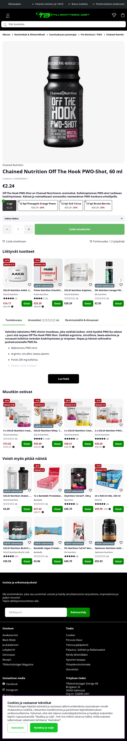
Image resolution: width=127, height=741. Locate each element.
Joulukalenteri (10, 645)
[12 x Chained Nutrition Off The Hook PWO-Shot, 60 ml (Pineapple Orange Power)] (38, 205)
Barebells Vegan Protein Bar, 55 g (51, 548)
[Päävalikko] (7, 15)
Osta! (27, 303)
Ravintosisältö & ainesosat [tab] (82, 320)
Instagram (12, 690)
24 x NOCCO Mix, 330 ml (107, 495)
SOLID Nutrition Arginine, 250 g (81, 290)
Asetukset (17, 727)
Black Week (8, 640)
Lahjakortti (8, 649)
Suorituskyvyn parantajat (63, 34)
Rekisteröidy (78, 612)
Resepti (6, 659)
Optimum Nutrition (104, 552)
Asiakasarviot (10, 635)
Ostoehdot (72, 669)
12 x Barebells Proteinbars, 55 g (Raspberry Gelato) (61, 495)
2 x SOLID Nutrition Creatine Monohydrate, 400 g (90, 430)
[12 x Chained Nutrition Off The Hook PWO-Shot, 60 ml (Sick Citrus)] (71, 205)
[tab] (43, 320)
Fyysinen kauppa (75, 659)
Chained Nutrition (12, 165)
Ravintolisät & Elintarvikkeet (29, 34)
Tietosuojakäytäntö (77, 645)
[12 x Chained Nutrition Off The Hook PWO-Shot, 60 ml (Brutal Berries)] (98, 205)
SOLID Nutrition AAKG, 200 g (18, 290)
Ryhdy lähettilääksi (77, 654)
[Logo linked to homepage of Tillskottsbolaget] (62, 15)
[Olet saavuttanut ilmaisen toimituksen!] (7, 229)
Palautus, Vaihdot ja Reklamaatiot (85, 649)
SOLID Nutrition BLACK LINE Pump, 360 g (25, 548)
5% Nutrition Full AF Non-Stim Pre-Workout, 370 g (91, 548)
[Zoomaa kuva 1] (63, 102)
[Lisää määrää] (28, 229)
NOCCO (98, 500)
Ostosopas (8, 654)
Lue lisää (63, 379)
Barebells (38, 500)
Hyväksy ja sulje (44, 727)
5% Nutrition (70, 552)
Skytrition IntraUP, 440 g (77, 495)
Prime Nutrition (41, 294)
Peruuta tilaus (74, 640)
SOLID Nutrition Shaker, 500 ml (20, 495)
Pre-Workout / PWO (91, 34)
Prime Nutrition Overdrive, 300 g (51, 290)
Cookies (70, 635)
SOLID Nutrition (10, 294)
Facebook (12, 684)
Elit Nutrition (101, 294)
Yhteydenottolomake (78, 664)
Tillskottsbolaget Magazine (17, 664)
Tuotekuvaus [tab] (14, 320)
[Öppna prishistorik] (12, 306)
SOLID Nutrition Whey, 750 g (49, 430)
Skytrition (68, 500)
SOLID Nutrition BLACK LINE (16, 552)
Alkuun (6, 34)
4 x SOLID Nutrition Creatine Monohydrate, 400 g (29, 430)
